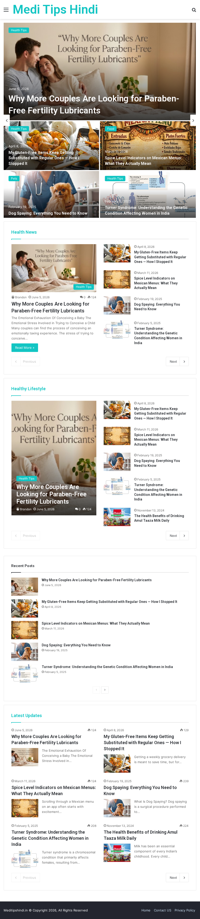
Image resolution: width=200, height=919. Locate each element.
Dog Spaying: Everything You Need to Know (48, 213)
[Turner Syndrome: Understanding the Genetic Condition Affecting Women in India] (148, 195)
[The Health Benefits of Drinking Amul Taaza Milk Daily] (117, 517)
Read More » (24, 348)
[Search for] (193, 11)
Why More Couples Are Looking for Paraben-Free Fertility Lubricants (97, 580)
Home (145, 910)
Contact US (162, 910)
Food (110, 128)
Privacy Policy (185, 910)
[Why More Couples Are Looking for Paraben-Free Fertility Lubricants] (100, 71)
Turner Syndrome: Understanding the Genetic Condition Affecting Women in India (107, 667)
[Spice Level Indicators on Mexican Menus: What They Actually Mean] (148, 145)
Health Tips (19, 30)
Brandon (21, 297)
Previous (29, 361)
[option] (100, 120)
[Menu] (6, 11)
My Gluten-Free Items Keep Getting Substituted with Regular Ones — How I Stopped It (44, 158)
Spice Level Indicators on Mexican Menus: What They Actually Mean (156, 283)
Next (173, 361)
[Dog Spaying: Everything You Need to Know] (51, 195)
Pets (14, 178)
